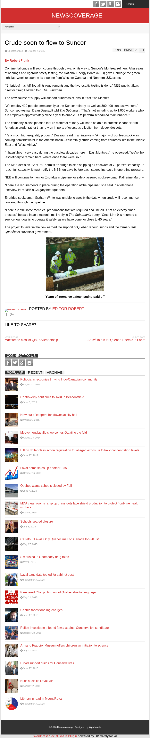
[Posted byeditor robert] (17, 308)
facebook (96, 4)
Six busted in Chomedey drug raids (44, 557)
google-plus (110, 4)
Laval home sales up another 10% (43, 468)
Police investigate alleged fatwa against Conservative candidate (64, 627)
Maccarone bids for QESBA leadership (31, 340)
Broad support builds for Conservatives (47, 663)
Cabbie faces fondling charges (41, 610)
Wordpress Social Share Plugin (55, 736)
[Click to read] (11, 384)
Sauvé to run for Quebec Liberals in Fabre (116, 340)
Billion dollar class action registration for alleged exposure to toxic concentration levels (79, 450)
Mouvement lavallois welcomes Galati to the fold (53, 432)
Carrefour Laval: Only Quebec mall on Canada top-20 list (59, 539)
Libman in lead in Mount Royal (41, 698)
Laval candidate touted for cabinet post (47, 574)
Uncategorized (15, 51)
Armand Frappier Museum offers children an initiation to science (64, 645)
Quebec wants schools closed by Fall (46, 485)
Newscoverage (77, 15)
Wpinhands (95, 727)
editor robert (68, 309)
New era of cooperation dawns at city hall (48, 414)
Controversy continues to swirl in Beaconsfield (52, 397)
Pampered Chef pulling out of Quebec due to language (58, 592)
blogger (118, 4)
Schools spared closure (36, 521)
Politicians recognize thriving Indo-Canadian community (58, 379)
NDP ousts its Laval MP (36, 681)
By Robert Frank (17, 60)
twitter (103, 4)
